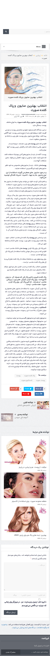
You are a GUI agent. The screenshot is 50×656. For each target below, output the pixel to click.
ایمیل (15, 117)
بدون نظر (37, 116)
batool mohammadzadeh (28, 114)
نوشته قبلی (28, 402)
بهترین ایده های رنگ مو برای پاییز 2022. (30, 535)
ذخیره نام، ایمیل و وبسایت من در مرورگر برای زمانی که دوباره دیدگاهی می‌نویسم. (25, 603)
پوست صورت (40, 380)
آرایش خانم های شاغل (26, 405)
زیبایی (42, 116)
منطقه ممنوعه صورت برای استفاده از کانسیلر (29, 501)
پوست (18, 375)
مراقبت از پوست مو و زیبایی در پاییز (32, 467)
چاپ (21, 117)
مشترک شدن (10, 652)
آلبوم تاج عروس (21, 417)
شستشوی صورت (26, 380)
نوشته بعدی (22, 414)
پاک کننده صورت (29, 375)
